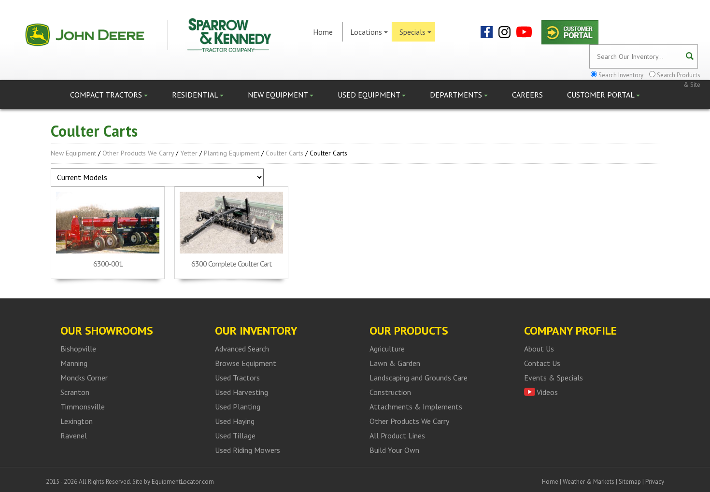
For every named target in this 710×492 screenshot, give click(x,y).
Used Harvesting (241, 392)
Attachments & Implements (415, 406)
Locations (366, 32)
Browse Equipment (245, 363)
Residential (196, 94)
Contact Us (542, 363)
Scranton (74, 392)
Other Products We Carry (138, 153)
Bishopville (78, 348)
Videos (547, 392)
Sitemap (630, 482)
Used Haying (235, 421)
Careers (527, 94)
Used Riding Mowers (247, 450)
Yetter (189, 153)
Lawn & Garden (394, 363)
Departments (457, 94)
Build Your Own (394, 450)
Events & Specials (553, 377)
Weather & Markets (588, 482)
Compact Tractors (107, 94)
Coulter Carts (284, 153)
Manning (73, 363)
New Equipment (279, 94)
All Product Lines (397, 435)
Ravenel (73, 435)
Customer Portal (601, 94)
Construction (390, 392)
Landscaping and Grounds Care (418, 377)
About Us (539, 348)
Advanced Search (242, 348)
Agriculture (387, 348)
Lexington (76, 421)
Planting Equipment (231, 153)
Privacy (654, 482)
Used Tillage (235, 435)
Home (323, 32)
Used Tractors (237, 377)
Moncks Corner (84, 377)
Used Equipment (370, 94)
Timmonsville (82, 406)
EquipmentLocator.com (183, 482)
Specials (412, 32)
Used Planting (237, 406)
